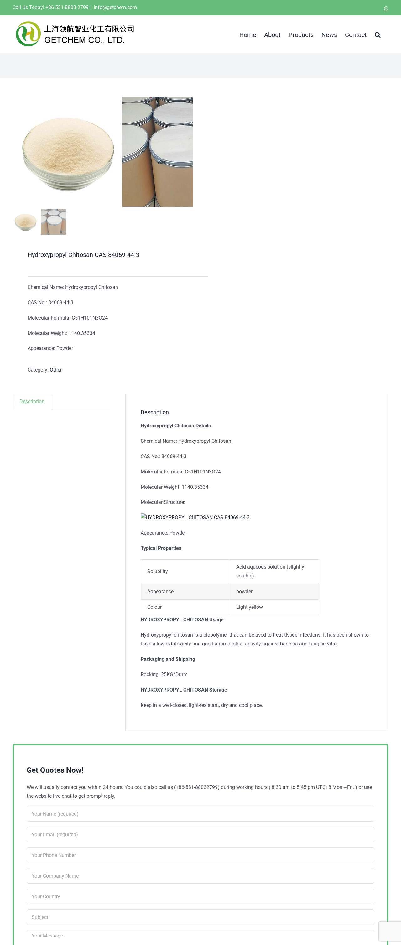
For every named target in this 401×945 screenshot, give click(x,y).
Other (56, 370)
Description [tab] (31, 402)
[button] (378, 34)
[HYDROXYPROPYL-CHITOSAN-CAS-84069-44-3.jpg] (67, 152)
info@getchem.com (115, 7)
